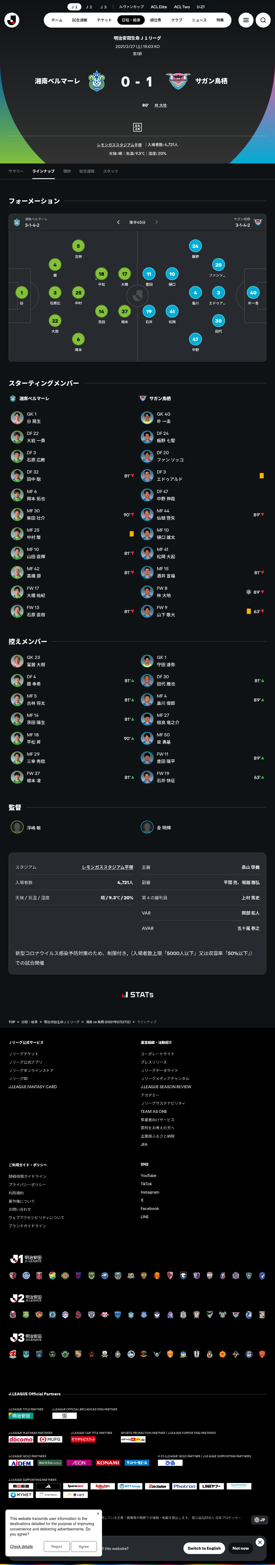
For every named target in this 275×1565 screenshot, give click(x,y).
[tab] (16, 171)
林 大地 (161, 105)
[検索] (263, 20)
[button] (246, 20)
